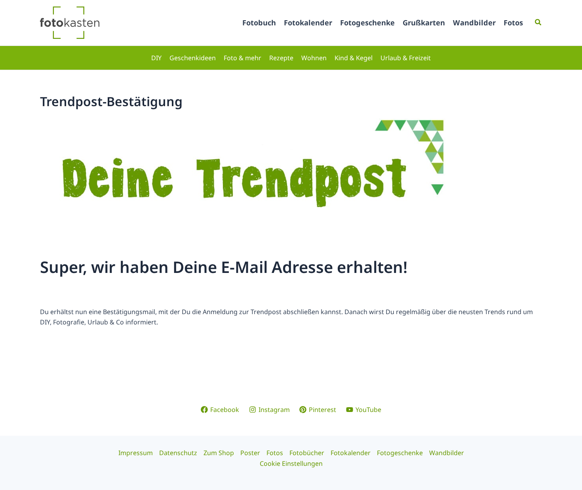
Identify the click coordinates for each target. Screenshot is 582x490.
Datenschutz (178, 452)
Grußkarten (424, 22)
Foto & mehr (242, 57)
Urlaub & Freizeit (405, 57)
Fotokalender (308, 22)
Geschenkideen (192, 57)
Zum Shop (219, 452)
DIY (156, 57)
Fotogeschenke (367, 22)
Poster (250, 452)
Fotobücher (306, 452)
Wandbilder (474, 22)
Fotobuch (259, 22)
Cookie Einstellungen (291, 463)
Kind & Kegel (354, 57)
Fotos (513, 22)
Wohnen (314, 57)
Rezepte (281, 57)
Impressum (135, 452)
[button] (538, 22)
